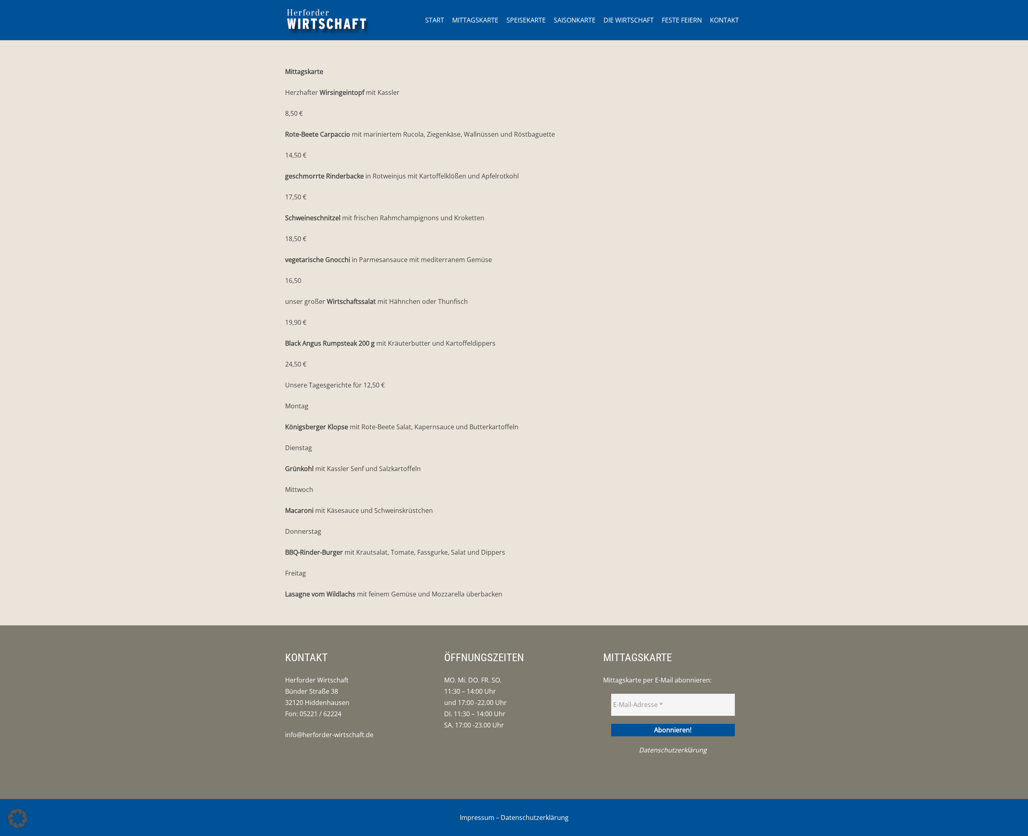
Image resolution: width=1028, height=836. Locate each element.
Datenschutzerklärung (673, 750)
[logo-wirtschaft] (326, 20)
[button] (17, 818)
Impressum (477, 817)
